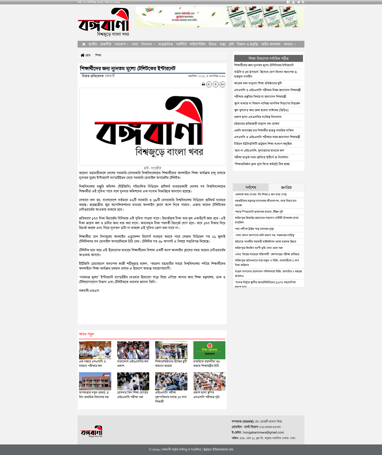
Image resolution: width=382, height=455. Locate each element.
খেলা (135, 44)
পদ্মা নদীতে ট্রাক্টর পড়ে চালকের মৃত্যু (254, 229)
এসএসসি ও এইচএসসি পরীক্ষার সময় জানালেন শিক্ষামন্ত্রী (267, 137)
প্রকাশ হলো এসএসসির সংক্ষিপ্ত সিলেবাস (258, 117)
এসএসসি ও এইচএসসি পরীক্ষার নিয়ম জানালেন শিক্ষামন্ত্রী (267, 90)
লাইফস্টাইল (198, 44)
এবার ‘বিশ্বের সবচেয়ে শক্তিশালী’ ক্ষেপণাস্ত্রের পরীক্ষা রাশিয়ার (267, 254)
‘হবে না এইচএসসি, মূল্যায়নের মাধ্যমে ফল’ (259, 150)
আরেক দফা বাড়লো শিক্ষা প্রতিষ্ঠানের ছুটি (258, 83)
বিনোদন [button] (147, 44)
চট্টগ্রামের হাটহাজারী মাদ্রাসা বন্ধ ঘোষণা (256, 124)
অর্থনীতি (181, 44)
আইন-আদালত (271, 44)
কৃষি (231, 44)
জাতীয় (93, 44)
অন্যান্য (289, 44)
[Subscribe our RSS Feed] (303, 2)
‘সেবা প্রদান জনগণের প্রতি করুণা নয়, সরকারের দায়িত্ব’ (265, 235)
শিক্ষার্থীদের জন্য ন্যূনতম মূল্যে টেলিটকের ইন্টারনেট (263, 65)
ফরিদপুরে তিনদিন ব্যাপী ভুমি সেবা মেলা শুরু (259, 248)
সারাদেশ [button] (121, 44)
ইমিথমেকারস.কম (223, 449)
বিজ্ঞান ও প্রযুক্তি (247, 44)
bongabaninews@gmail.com (264, 432)
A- (209, 84)
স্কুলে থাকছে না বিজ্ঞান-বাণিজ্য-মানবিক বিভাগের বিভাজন (267, 103)
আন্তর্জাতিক (165, 44)
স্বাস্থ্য (223, 44)
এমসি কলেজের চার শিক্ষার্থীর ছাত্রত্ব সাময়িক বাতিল (264, 130)
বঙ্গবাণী (166, 449)
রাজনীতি (105, 44)
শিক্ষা (98, 55)
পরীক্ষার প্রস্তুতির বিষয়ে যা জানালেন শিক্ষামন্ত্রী (260, 97)
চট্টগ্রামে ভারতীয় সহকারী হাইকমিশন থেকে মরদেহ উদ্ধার (265, 242)
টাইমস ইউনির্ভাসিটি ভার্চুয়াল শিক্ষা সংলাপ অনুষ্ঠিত (263, 144)
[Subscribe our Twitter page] (298, 2)
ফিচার (212, 44)
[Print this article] (203, 84)
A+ (222, 84)
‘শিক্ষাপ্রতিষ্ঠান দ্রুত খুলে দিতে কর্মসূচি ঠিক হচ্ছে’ (262, 164)
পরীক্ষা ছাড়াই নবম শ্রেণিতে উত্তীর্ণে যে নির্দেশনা (261, 157)
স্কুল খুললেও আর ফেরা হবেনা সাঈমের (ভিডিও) (261, 110)
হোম (88, 55)
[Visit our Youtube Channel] (293, 2)
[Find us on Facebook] (288, 2)
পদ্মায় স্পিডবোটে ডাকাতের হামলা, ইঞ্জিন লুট (259, 212)
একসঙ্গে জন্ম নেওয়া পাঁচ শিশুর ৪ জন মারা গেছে (260, 194)
